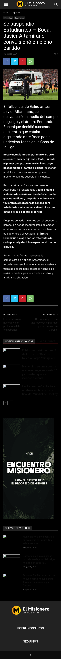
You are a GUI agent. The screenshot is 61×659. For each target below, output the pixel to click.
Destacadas (19, 18)
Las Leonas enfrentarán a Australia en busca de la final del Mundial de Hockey (40, 390)
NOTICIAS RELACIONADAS (19, 341)
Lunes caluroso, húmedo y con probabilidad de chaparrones (12, 324)
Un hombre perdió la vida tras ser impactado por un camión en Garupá (44, 324)
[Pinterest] (22, 61)
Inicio (5, 12)
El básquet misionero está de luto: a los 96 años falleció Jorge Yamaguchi (39, 354)
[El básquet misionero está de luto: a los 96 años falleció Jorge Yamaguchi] (11, 354)
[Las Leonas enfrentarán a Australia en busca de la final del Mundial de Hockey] (11, 390)
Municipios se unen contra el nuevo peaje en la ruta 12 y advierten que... (39, 540)
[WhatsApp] (30, 61)
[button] (5, 4)
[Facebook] (6, 61)
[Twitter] (14, 61)
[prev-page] (5, 403)
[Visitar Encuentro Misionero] (30, 468)
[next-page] (11, 403)
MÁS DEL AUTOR (46, 341)
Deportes (16, 12)
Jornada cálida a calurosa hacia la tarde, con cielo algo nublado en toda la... (39, 559)
